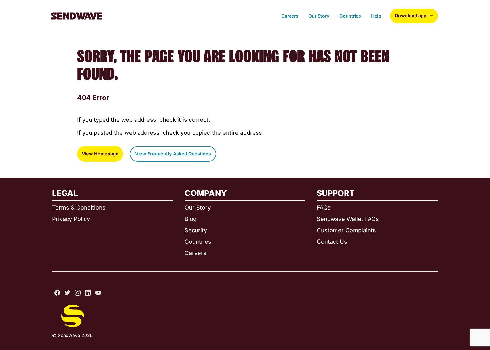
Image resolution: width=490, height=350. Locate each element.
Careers (289, 16)
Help (376, 16)
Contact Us (332, 241)
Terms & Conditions (78, 207)
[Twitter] (67, 293)
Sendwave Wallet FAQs (348, 219)
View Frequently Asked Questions (173, 154)
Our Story (319, 16)
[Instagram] (78, 293)
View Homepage (100, 154)
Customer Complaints (346, 230)
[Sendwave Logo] (76, 16)
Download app (410, 15)
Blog (191, 219)
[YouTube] (98, 293)
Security (196, 230)
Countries (350, 16)
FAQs (324, 207)
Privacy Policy (71, 219)
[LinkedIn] (88, 293)
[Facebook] (57, 293)
